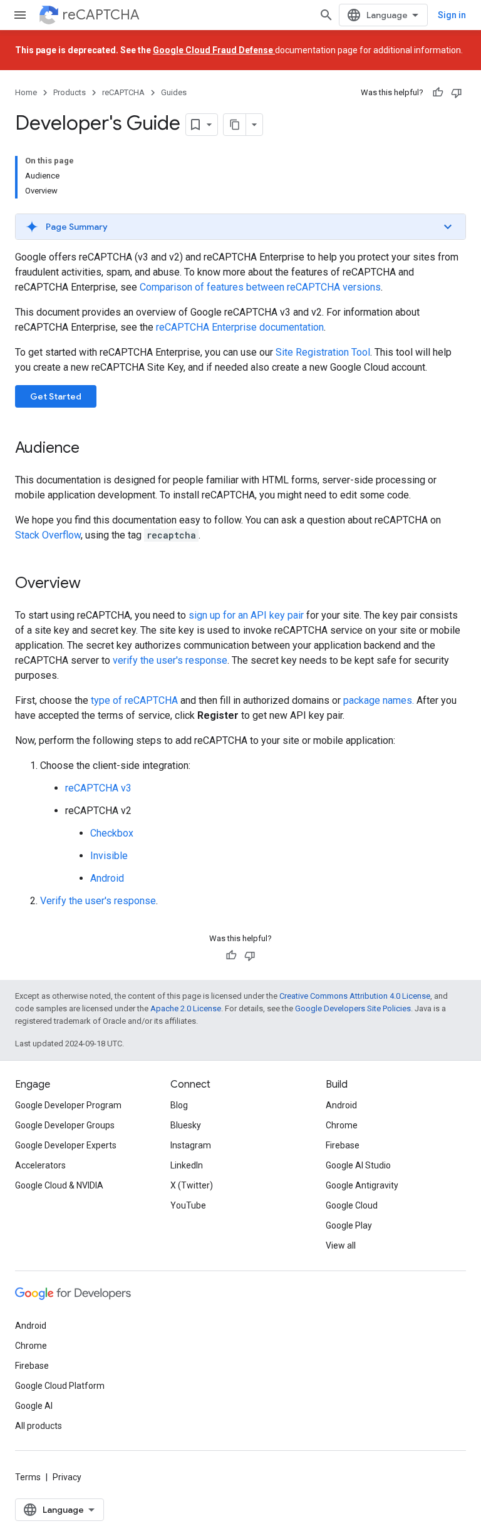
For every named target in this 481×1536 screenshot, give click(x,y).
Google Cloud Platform (60, 1386)
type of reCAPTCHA (134, 700)
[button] (240, 226)
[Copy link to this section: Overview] (93, 584)
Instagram (190, 1145)
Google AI (34, 1406)
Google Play (349, 1225)
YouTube (188, 1205)
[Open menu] (20, 15)
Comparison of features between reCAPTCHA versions (260, 287)
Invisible (109, 856)
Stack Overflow (48, 535)
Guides (174, 92)
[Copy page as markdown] (235, 124)
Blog (179, 1105)
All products (38, 1426)
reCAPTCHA (101, 14)
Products (69, 92)
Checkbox (111, 833)
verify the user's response (170, 660)
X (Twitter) (191, 1185)
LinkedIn (186, 1165)
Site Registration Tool (323, 352)
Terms (28, 1477)
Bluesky (185, 1125)
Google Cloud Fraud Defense (214, 50)
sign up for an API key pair (246, 615)
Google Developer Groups (65, 1125)
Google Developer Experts (65, 1145)
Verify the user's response (98, 901)
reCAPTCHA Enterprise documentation (240, 327)
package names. (378, 700)
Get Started (55, 396)
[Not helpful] (456, 92)
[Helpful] (437, 92)
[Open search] (326, 15)
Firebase (342, 1145)
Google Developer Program (68, 1105)
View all (341, 1245)
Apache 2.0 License (185, 1008)
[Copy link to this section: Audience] (92, 448)
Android (107, 878)
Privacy (67, 1477)
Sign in (452, 15)
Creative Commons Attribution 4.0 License (354, 996)
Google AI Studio (358, 1165)
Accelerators (40, 1165)
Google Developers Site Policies (353, 1008)
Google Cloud (352, 1205)
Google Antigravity (362, 1185)
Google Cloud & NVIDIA (59, 1185)
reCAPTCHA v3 (98, 788)
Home (26, 92)
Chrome (342, 1125)
